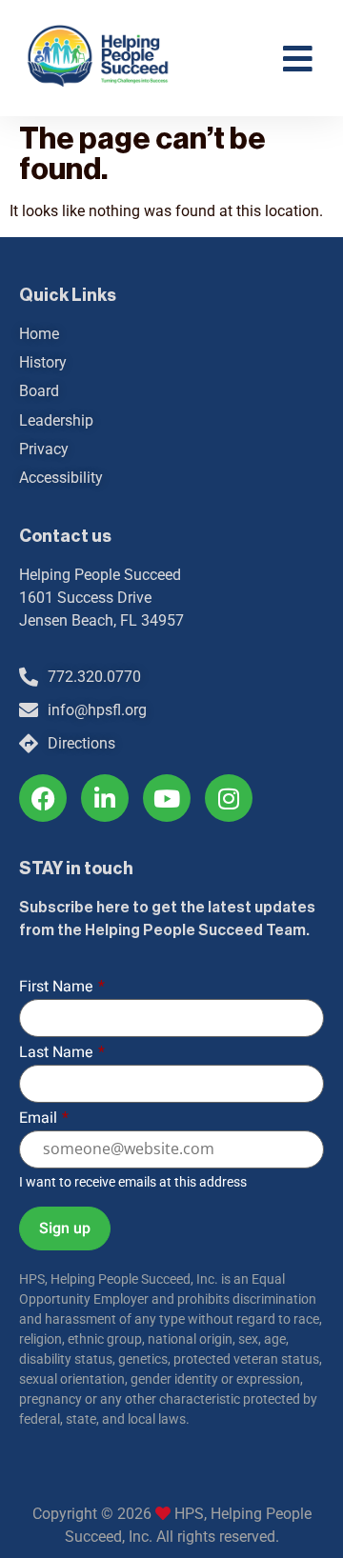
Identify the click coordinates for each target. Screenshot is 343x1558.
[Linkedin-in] (105, 798)
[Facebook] (43, 798)
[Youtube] (167, 798)
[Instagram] (228, 798)
